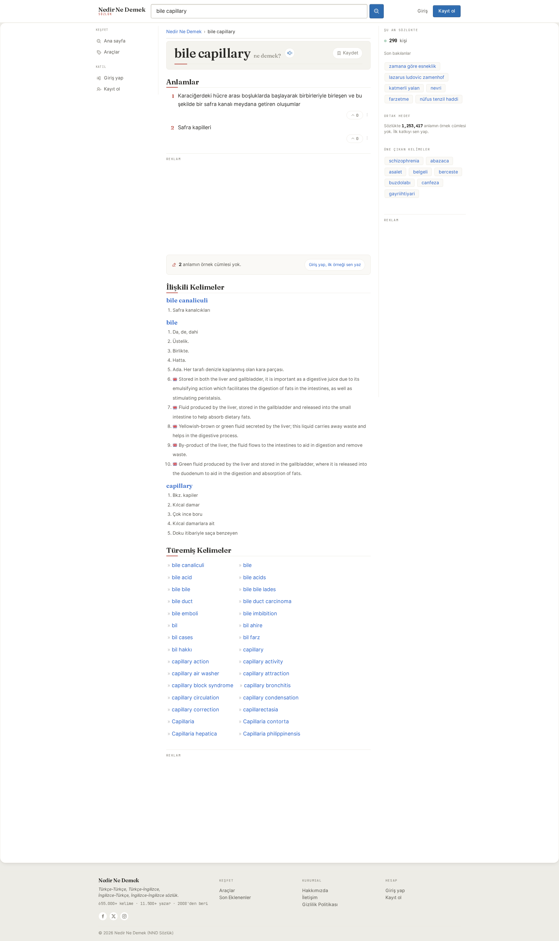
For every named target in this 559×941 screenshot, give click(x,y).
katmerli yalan (404, 88)
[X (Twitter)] (113, 916)
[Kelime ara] (376, 11)
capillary (179, 485)
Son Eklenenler (235, 897)
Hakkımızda (315, 890)
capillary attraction (266, 673)
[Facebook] (102, 916)
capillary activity (263, 661)
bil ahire (252, 625)
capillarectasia (260, 709)
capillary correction (195, 709)
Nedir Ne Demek (184, 31)
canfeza (430, 182)
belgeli (420, 172)
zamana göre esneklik (412, 66)
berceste (448, 172)
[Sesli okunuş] (290, 53)
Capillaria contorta (266, 721)
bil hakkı (182, 649)
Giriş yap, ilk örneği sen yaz (335, 264)
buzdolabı (400, 182)
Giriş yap (395, 890)
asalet (395, 172)
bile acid (182, 577)
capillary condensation (271, 697)
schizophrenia (404, 161)
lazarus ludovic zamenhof (416, 77)
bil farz (251, 637)
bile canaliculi (187, 300)
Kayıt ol (446, 11)
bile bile (181, 589)
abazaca (439, 161)
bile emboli (185, 613)
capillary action (190, 661)
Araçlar (227, 890)
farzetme (399, 99)
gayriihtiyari (402, 193)
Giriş (423, 11)
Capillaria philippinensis (271, 734)
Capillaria (183, 721)
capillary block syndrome (202, 685)
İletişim (310, 897)
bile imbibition (260, 613)
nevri (436, 88)
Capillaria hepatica (194, 734)
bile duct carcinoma (267, 601)
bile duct (182, 601)
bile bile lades (259, 589)
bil (174, 625)
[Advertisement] (268, 203)
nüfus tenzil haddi (439, 99)
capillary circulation (195, 697)
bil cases (182, 637)
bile (172, 322)
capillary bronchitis (267, 685)
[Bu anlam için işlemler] (367, 114)
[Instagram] (124, 916)
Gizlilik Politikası (320, 904)
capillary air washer (195, 673)
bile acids (254, 577)
